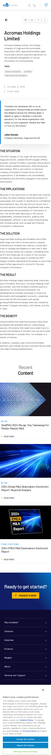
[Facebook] (38, 20)
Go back (6, 19)
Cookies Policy (26, 720)
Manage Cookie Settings (25, 751)
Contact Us (34, 5)
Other (28, 72)
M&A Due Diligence (16, 76)
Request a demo (27, 595)
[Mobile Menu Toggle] (46, 4)
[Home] (10, 5)
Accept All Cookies (25, 739)
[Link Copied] (25, 20)
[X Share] (44, 20)
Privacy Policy (29, 731)
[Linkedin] (32, 20)
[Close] (43, 690)
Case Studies (13, 72)
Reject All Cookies (25, 745)
